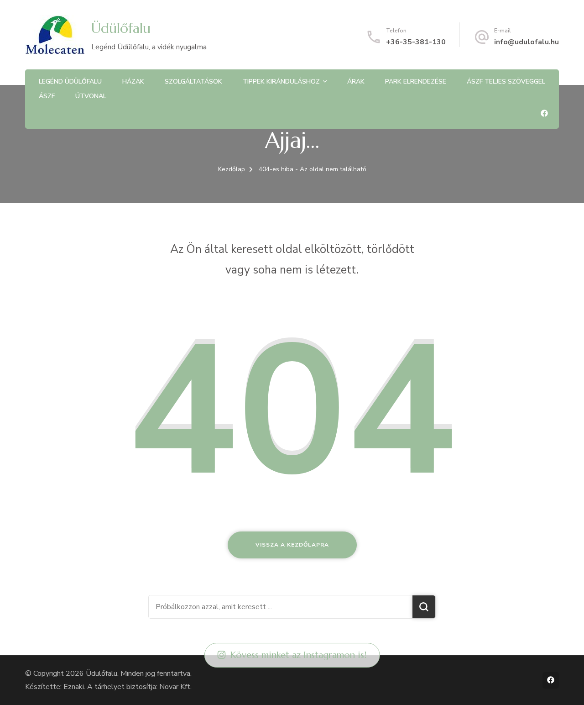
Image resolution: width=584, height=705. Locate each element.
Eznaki (73, 687)
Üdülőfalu (121, 28)
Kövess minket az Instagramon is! (298, 655)
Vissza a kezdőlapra (292, 544)
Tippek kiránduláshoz (281, 81)
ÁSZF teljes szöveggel (506, 81)
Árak (356, 81)
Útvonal (90, 96)
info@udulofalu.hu (526, 42)
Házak (133, 81)
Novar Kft (174, 687)
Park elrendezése (415, 81)
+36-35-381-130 (416, 42)
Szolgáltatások (193, 81)
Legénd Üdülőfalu (70, 81)
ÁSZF (47, 96)
